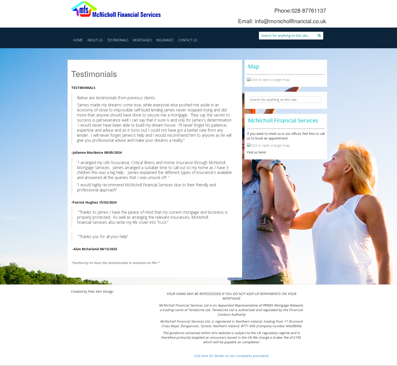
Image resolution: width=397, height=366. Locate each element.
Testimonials (117, 40)
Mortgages (142, 40)
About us (95, 40)
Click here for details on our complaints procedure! (231, 356)
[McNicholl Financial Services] (116, 8)
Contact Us (187, 40)
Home (78, 40)
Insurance (164, 40)
